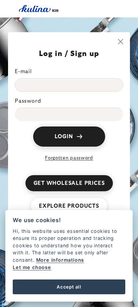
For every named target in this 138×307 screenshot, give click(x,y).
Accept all (69, 287)
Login (64, 136)
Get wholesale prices (69, 183)
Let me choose (32, 267)
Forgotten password (69, 158)
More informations (60, 260)
